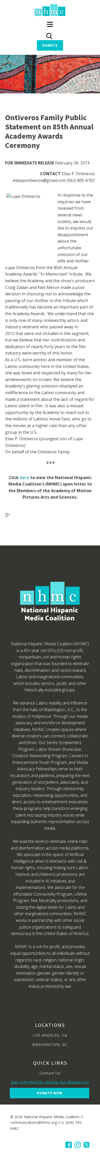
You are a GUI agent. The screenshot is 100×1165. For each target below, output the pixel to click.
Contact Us (50, 1073)
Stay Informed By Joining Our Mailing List (50, 1082)
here (24, 477)
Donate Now (49, 1093)
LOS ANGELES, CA (50, 1035)
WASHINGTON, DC (50, 1044)
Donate (50, 45)
